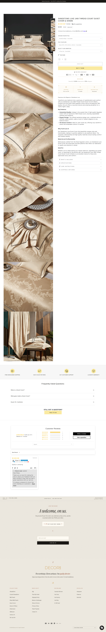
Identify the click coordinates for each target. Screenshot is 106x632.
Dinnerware (12, 609)
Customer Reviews (58, 591)
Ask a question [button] (81, 437)
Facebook (79, 597)
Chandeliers (12, 591)
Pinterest (79, 594)
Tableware (12, 612)
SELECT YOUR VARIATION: (64, 48)
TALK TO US (53, 412)
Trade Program (35, 609)
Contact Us (34, 612)
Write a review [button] (81, 433)
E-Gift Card (57, 603)
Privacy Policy (35, 606)
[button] (62, 24)
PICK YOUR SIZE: (62, 42)
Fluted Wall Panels (14, 600)
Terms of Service (36, 603)
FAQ (33, 591)
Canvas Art (12, 614)
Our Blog (56, 600)
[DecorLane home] (53, 567)
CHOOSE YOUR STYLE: (64, 35)
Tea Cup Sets (12, 617)
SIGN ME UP (53, 542)
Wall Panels (12, 597)
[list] (53, 373)
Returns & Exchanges (36, 600)
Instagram (79, 591)
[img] (15, 458)
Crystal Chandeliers (14, 594)
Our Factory (57, 597)
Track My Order (35, 594)
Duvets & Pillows (13, 606)
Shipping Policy (35, 597)
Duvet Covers (13, 603)
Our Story (56, 594)
